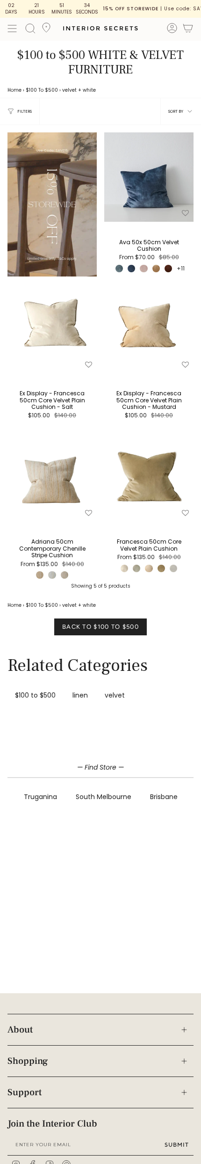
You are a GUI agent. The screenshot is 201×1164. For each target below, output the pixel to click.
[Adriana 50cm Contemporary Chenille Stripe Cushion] (52, 477)
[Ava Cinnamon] (168, 268)
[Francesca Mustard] (148, 568)
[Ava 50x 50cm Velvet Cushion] (149, 177)
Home (14, 90)
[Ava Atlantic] (131, 268)
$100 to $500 (35, 695)
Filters (24, 111)
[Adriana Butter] (39, 575)
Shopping (27, 1061)
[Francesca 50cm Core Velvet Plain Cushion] (149, 477)
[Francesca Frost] (173, 568)
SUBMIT (177, 1144)
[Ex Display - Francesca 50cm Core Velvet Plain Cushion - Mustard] (149, 328)
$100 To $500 (42, 90)
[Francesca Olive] (161, 568)
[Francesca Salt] (124, 568)
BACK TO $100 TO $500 (100, 626)
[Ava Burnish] (156, 268)
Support (24, 1092)
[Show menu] (12, 28)
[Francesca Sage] (136, 568)
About (20, 1030)
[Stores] (46, 30)
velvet (69, 90)
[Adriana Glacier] (52, 575)
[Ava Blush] (143, 268)
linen (80, 695)
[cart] (188, 29)
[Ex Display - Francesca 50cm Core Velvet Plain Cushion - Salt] (52, 328)
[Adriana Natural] (64, 575)
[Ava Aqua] (119, 268)
